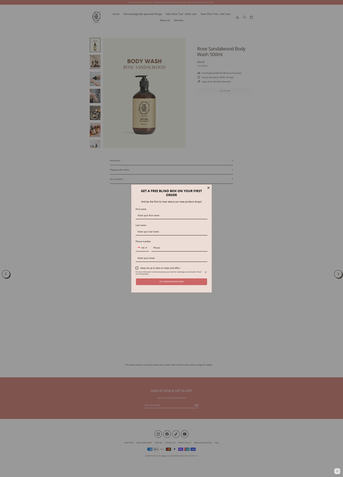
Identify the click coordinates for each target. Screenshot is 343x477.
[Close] (208, 188)
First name (141, 209)
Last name (141, 225)
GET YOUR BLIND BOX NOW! (171, 282)
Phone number (143, 241)
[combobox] (142, 248)
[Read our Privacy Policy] (205, 272)
